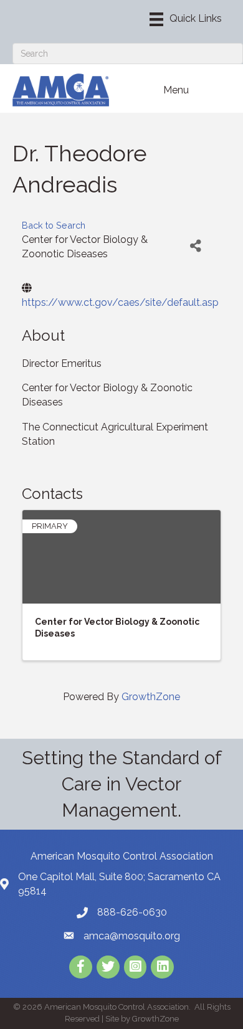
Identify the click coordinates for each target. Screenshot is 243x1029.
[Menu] (186, 19)
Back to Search (53, 225)
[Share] (195, 246)
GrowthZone (151, 697)
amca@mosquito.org (131, 936)
